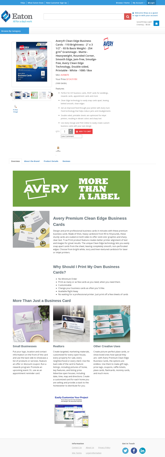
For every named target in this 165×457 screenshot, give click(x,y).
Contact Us (77, 447)
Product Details (51, 161)
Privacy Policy (104, 447)
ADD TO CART (84, 131)
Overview (15, 161)
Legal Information (93, 453)
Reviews (66, 161)
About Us (90, 447)
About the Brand (31, 161)
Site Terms (77, 453)
